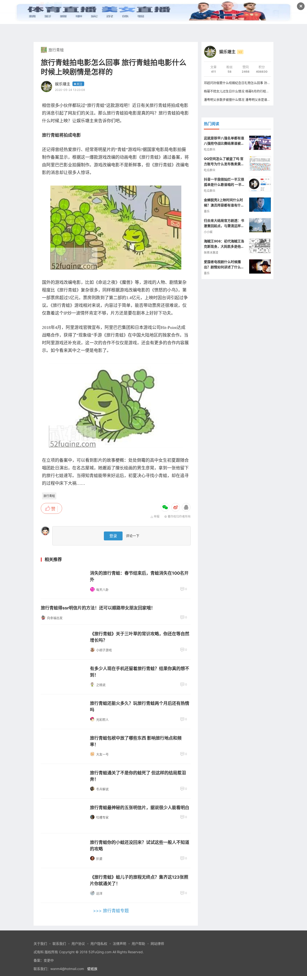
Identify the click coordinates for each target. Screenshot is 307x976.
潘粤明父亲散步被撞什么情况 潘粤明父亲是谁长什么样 (242, 99)
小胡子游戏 (104, 650)
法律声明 (119, 943)
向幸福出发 (55, 618)
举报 (156, 516)
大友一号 (102, 754)
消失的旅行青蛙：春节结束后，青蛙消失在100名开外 (139, 576)
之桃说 (101, 685)
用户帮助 (138, 943)
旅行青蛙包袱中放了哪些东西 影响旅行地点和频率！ (136, 741)
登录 (113, 535)
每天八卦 (102, 589)
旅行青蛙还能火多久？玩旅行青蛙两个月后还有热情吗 (139, 706)
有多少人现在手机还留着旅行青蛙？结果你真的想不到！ (139, 672)
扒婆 (99, 858)
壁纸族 (92, 969)
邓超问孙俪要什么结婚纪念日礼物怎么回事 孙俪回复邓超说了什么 (249, 83)
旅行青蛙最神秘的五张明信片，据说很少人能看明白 (139, 807)
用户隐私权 (98, 943)
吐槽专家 (102, 817)
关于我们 (40, 943)
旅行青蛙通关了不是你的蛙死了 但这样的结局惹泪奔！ (138, 776)
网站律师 (157, 943)
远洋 (99, 893)
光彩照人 (102, 719)
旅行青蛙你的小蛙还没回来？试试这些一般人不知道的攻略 (139, 845)
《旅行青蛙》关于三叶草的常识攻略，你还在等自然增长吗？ (139, 637)
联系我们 (59, 943)
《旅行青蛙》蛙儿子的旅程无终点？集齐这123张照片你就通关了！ (139, 880)
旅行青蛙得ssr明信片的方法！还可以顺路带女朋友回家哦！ (98, 607)
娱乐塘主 (62, 84)
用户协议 (78, 943)
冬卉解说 (102, 789)
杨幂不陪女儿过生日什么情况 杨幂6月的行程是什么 (239, 91)
